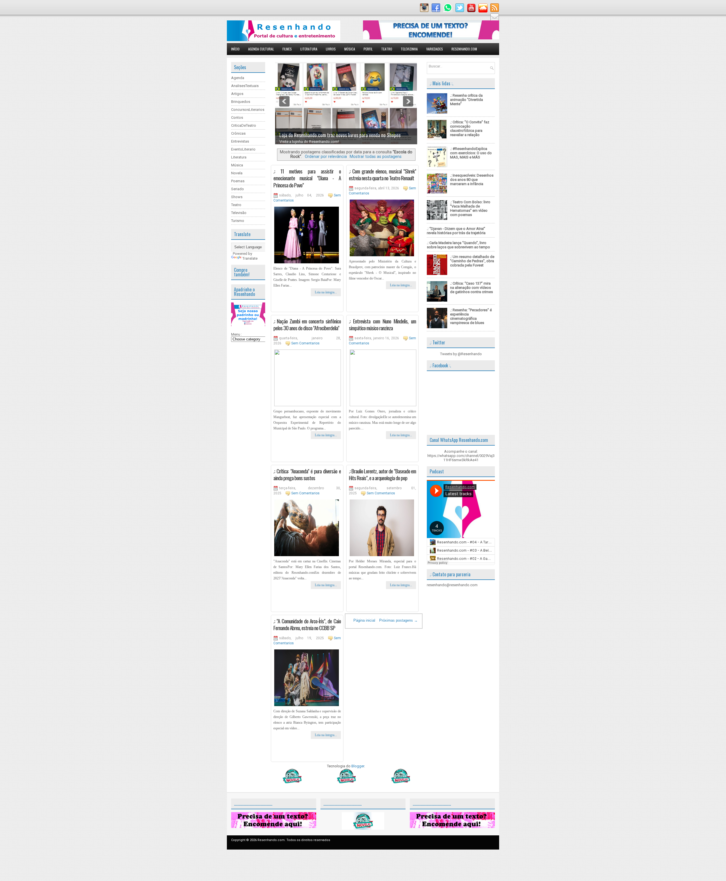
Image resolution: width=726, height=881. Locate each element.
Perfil (368, 48)
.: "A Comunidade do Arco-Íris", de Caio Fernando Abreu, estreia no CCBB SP (307, 624)
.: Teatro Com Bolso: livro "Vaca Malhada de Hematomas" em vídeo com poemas (470, 208)
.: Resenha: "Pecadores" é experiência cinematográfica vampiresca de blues (471, 316)
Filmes (287, 48)
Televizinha (409, 48)
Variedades (434, 48)
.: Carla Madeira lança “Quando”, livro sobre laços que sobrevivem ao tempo (458, 245)
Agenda (237, 78)
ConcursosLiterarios (247, 109)
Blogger (357, 766)
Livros (331, 48)
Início (235, 48)
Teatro (386, 48)
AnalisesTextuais (245, 86)
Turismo (237, 221)
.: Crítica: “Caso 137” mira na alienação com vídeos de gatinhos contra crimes (471, 287)
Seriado (237, 189)
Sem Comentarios (305, 343)
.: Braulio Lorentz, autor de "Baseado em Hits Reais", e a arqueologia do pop (382, 474)
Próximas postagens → (398, 620)
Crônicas (238, 133)
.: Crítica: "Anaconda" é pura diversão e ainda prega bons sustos (307, 474)
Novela (236, 173)
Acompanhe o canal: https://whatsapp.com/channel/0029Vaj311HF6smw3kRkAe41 (461, 455)
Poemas (237, 181)
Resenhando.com (464, 48)
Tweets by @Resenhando (461, 354)
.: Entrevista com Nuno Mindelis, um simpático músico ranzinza (382, 324)
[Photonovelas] (346, 782)
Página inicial (364, 620)
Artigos (237, 94)
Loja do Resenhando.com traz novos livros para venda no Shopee (340, 135)
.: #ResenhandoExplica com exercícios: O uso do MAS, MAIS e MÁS (471, 153)
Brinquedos (240, 101)
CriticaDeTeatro (243, 125)
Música (349, 48)
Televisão (238, 213)
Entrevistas (240, 141)
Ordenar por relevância (326, 156)
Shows (236, 197)
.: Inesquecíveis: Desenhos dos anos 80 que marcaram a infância (471, 179)
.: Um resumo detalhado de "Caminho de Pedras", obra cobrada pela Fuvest (472, 261)
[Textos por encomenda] (431, 38)
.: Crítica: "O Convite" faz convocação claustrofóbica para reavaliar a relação (469, 128)
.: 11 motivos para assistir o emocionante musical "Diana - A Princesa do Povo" (307, 178)
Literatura (308, 48)
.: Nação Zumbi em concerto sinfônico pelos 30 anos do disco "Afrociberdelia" (307, 324)
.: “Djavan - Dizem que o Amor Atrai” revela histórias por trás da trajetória (456, 230)
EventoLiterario (243, 149)
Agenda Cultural (261, 48)
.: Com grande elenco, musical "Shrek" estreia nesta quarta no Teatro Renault (382, 174)
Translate (250, 258)
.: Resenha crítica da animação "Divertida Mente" (466, 99)
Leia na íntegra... (326, 292)
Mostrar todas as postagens (376, 156)
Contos (237, 117)
